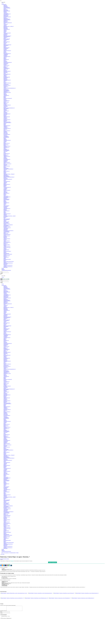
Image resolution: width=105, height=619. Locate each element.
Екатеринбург (6, 14)
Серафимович (6, 54)
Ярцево (5, 183)
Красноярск (6, 77)
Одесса (5, 101)
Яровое (5, 97)
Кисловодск (5, 34)
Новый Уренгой (6, 108)
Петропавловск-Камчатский (8, 535)
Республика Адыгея (7, 244)
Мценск (5, 212)
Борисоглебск (6, 72)
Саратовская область (7, 56)
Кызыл (5, 250)
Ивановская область (7, 184)
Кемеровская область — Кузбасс (8, 26)
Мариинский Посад (7, 176)
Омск (5, 341)
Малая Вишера (6, 197)
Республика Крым (7, 68)
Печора (5, 152)
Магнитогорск (6, 21)
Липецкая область (6, 202)
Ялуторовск (5, 118)
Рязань (5, 171)
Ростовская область (7, 38)
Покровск (5, 99)
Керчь (5, 69)
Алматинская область (7, 238)
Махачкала (5, 74)
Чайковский (5, 103)
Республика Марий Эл (7, 242)
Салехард (5, 391)
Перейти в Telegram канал (52, 562)
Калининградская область (8, 62)
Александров (6, 106)
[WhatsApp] (8, 565)
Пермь (5, 102)
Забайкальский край (7, 162)
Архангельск (6, 510)
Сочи (5, 8)
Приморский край (7, 47)
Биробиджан (6, 263)
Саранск (5, 248)
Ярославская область (7, 119)
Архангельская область (7, 227)
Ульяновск (5, 126)
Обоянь (5, 138)
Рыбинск (5, 402)
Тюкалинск (5, 61)
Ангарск (5, 43)
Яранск (5, 145)
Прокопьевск (6, 28)
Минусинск (5, 79)
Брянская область (6, 474)
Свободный (5, 207)
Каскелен (5, 239)
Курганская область (7, 223)
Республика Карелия (7, 159)
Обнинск (5, 155)
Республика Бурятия (7, 134)
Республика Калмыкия (7, 234)
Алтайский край (6, 95)
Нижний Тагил (6, 15)
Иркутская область (7, 41)
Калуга (5, 154)
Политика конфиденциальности (6, 270)
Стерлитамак (6, 305)
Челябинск (5, 20)
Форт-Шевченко (6, 84)
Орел (5, 211)
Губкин (5, 87)
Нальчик (5, 177)
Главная (2, 552)
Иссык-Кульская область (7, 251)
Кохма (5, 186)
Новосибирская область (7, 44)
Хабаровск (5, 91)
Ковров (17, 552)
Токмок (5, 257)
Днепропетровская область (8, 179)
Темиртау (5, 165)
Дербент (5, 75)
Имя (1, 611)
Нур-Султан (6, 133)
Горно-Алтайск (6, 222)
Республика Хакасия (7, 190)
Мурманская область (7, 130)
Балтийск (5, 64)
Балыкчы (5, 252)
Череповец (5, 114)
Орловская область (6, 210)
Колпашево (5, 112)
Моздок (5, 217)
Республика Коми (6, 150)
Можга (5, 124)
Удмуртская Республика (7, 122)
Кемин (5, 258)
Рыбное (5, 173)
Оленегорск (5, 132)
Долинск (5, 220)
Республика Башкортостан (8, 22)
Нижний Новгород (7, 36)
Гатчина (5, 51)
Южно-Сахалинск (6, 219)
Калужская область (7, 153)
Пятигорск (5, 35)
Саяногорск (5, 191)
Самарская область (7, 29)
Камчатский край (6, 253)
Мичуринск (5, 158)
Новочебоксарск (6, 175)
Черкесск (5, 262)
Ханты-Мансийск (6, 90)
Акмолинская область (7, 208)
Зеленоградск (6, 63)
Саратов (5, 57)
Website (1, 613)
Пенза (5, 166)
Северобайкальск (6, 136)
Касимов (5, 172)
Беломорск (5, 161)
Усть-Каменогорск (6, 231)
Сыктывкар (5, 151)
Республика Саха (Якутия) (8, 98)
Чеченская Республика (7, 140)
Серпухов (5, 12)
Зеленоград (5, 5)
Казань (5, 17)
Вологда (5, 115)
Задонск (5, 204)
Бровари (5, 201)
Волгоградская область (7, 53)
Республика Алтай (6, 221)
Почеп (5, 195)
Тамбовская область (7, 156)
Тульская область (6, 65)
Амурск (5, 93)
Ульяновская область (7, 125)
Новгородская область (7, 196)
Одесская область (6, 100)
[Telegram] (9, 565)
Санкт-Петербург (6, 7)
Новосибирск (6, 45)
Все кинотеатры (6, 552)
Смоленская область (7, 181)
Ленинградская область (7, 50)
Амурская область (6, 205)
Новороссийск (6, 10)
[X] (5, 565)
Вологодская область (7, 113)
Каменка (5, 167)
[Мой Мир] (4, 565)
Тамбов (5, 438)
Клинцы (5, 194)
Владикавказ (6, 216)
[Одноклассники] (2, 565)
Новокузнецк (6, 27)
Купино (5, 46)
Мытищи (5, 11)
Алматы (5, 25)
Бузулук (5, 82)
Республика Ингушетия (7, 259)
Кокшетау (5, 209)
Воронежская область (7, 71)
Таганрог (5, 40)
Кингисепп (5, 52)
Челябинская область (7, 19)
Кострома (5, 236)
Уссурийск (5, 330)
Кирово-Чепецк (6, 144)
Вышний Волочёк (6, 149)
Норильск (5, 78)
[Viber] (7, 565)
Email (1, 612)
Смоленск (5, 463)
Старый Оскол (6, 86)
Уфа (5, 23)
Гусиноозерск (6, 135)
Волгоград (5, 264)
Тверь (5, 148)
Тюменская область (7, 116)
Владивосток (6, 48)
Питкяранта (5, 160)
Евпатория (5, 70)
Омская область (6, 59)
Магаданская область (7, 255)
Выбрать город (4, 4)
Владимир (5, 105)
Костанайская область (7, 226)
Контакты (3, 269)
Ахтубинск (5, 188)
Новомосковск (6, 66)
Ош (4, 499)
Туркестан (5, 215)
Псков (5, 232)
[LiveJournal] (11, 565)
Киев (5, 180)
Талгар (5, 240)
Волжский (5, 55)
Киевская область (6, 199)
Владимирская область (12, 552)
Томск (5, 111)
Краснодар (5, 9)
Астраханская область (7, 187)
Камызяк (5, 189)
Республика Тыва (6, 249)
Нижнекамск (6, 18)
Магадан (5, 256)
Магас (5, 260)
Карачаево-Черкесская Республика (9, 261)
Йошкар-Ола (6, 524)
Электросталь (6, 294)
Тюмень (5, 117)
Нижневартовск (6, 89)
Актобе (5, 246)
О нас (3, 268)
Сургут (5, 88)
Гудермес (5, 141)
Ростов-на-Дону (6, 39)
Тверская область (6, 147)
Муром (5, 107)
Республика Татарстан (7, 16)
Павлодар (5, 129)
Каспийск (5, 76)
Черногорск (5, 192)
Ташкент (5, 94)
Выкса (5, 319)
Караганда (5, 164)
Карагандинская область (7, 163)
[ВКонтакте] (1, 565)
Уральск (5, 169)
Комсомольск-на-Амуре (7, 92)
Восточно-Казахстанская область (8, 230)
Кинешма (5, 185)
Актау (5, 83)
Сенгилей (5, 127)
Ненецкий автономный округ (8, 266)
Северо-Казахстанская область (8, 224)
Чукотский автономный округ (8, 546)
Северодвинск (6, 228)
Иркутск (5, 42)
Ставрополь (5, 33)
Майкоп (5, 245)
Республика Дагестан (7, 355)
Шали (5, 142)
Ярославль (5, 120)
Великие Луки (6, 233)
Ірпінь (5, 200)
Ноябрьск (5, 109)
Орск (5, 81)
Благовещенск (6, 206)
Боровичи (5, 198)
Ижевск (5, 123)
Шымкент (5, 214)
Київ (5, 32)
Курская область (6, 137)
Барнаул (5, 377)
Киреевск (5, 67)
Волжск (5, 243)
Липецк (5, 203)
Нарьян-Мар (6, 267)
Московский (6, 6)
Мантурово (5, 237)
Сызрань (5, 31)
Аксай (5, 170)
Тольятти (5, 30)
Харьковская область (7, 427)
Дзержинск (5, 37)
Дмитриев (5, 139)
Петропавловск (6, 225)
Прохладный (6, 178)
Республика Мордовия (7, 247)
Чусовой (5, 104)
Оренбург (5, 80)
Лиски (5, 73)
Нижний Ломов (6, 168)
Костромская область (7, 235)
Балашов (5, 58)
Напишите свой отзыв (3, 610)
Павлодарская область (7, 128)
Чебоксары (5, 174)
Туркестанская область (7, 213)
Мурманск (5, 131)
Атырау (5, 241)
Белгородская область (7, 366)
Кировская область (7, 143)
